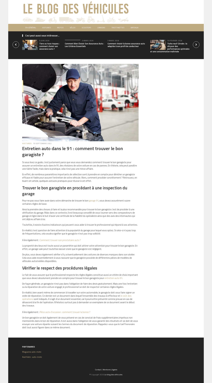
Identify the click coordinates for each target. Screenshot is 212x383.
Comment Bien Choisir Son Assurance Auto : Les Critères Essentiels (84, 45)
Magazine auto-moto (31, 351)
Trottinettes (117, 27)
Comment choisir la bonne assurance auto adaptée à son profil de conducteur (126, 45)
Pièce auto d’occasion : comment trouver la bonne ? (65, 312)
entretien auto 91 (113, 278)
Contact (98, 369)
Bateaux (134, 27)
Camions (101, 27)
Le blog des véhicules (113, 374)
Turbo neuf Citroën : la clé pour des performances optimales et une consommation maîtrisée (169, 47)
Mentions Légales (110, 369)
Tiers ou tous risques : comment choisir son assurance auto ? (49, 46)
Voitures (46, 27)
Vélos (72, 27)
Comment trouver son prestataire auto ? (60, 240)
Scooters (86, 27)
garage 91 (94, 200)
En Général (30, 27)
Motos (60, 27)
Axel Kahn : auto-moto (32, 357)
